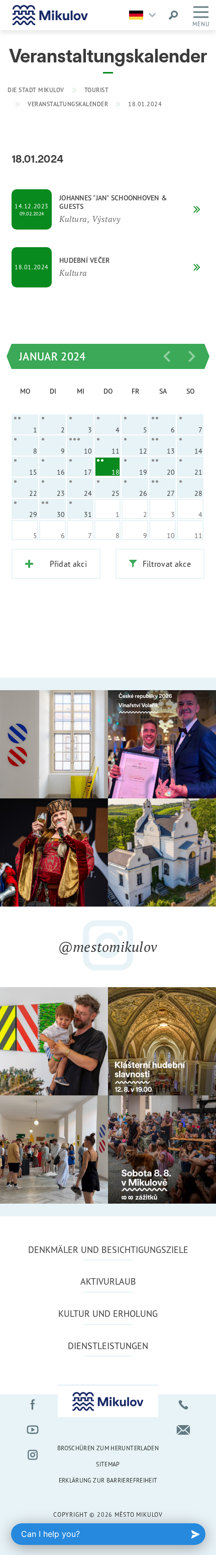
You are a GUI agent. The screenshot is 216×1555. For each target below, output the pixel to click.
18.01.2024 (145, 104)
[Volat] (183, 1404)
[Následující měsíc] (191, 356)
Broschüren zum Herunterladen (108, 1448)
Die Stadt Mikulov (36, 90)
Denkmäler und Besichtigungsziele (108, 1249)
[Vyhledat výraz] (173, 15)
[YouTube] (32, 1429)
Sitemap (108, 1464)
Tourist (96, 90)
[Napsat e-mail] (183, 1429)
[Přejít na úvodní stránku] (50, 15)
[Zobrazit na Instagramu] (54, 744)
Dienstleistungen (108, 1345)
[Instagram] (32, 1454)
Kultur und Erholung (108, 1313)
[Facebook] (32, 1404)
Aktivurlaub (108, 1281)
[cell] (25, 424)
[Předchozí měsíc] (166, 356)
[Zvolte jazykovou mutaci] (145, 15)
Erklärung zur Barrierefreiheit (108, 1480)
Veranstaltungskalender (68, 104)
